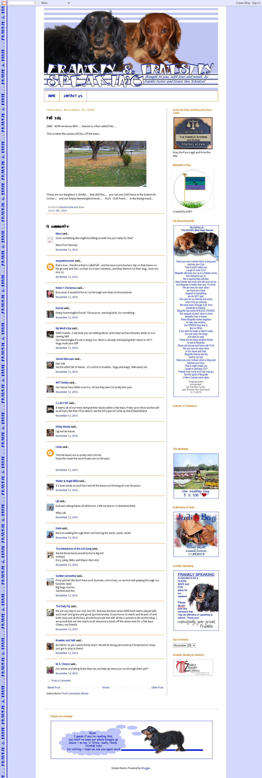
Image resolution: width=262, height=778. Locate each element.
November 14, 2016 (67, 673)
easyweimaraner (65, 260)
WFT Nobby (62, 382)
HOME (51, 96)
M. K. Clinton (63, 664)
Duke (58, 528)
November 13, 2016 (67, 537)
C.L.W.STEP (62, 403)
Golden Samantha (66, 576)
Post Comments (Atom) (75, 693)
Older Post (157, 687)
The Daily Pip (63, 606)
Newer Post (53, 687)
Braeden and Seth (65, 640)
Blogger (145, 768)
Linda (59, 447)
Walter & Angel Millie (67, 481)
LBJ (57, 501)
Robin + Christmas (66, 288)
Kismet (59, 308)
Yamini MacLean (65, 359)
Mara (59, 233)
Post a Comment (61, 680)
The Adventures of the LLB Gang (73, 548)
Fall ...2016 (61, 210)
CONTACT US (73, 96)
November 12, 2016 (67, 249)
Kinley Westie (63, 426)
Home (106, 687)
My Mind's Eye (63, 328)
